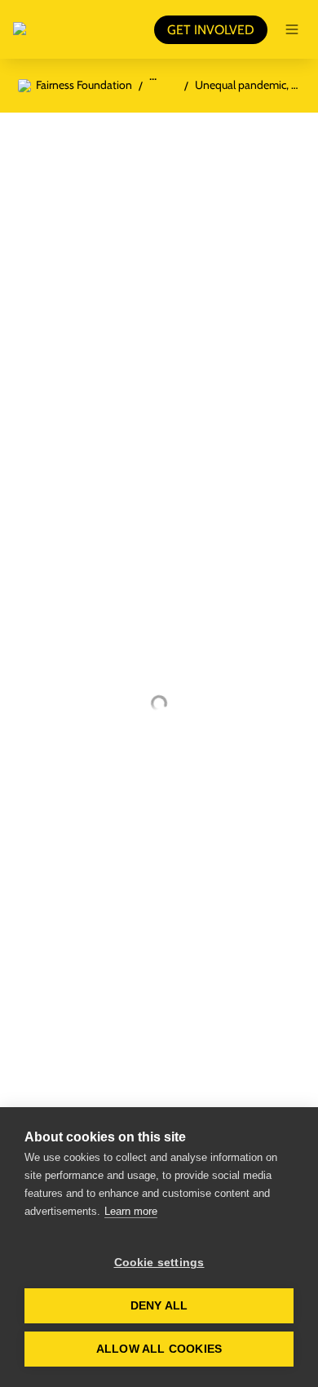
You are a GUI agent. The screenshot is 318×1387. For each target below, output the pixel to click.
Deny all (159, 1306)
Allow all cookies (159, 1349)
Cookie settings (159, 1262)
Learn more (130, 1211)
